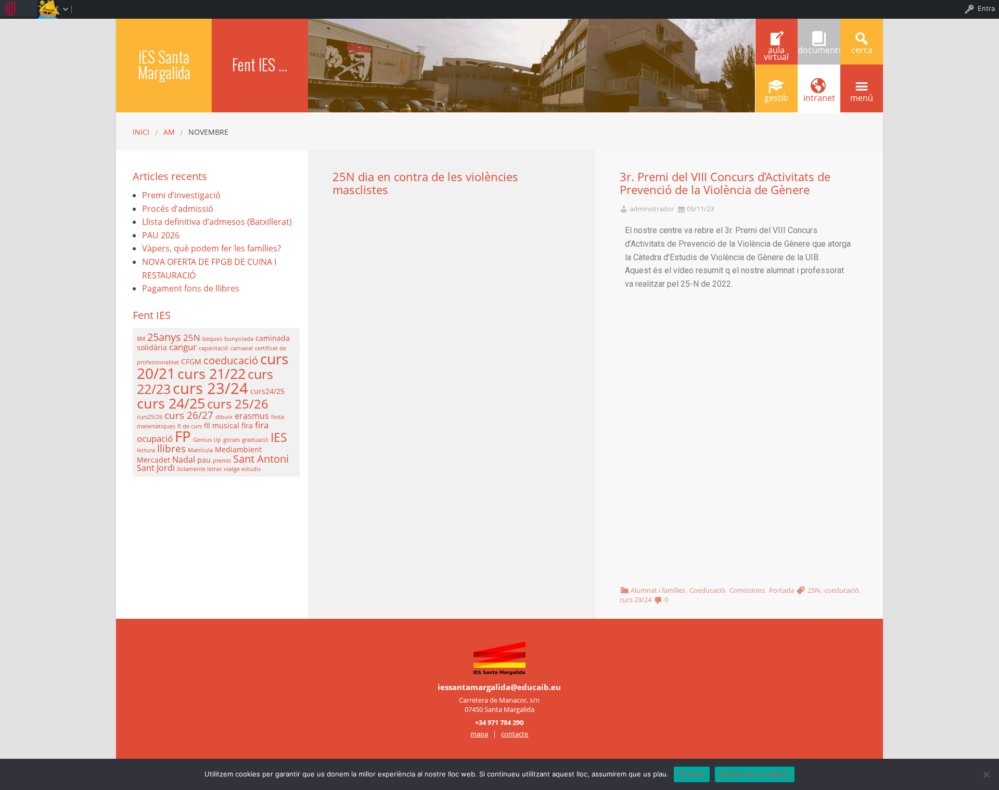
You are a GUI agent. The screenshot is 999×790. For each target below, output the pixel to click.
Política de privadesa (754, 774)
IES (279, 437)
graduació (255, 439)
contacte (514, 733)
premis (222, 460)
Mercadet (153, 460)
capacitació (213, 348)
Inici (141, 132)
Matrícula (200, 450)
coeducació (841, 590)
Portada (781, 590)
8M (141, 338)
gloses (231, 439)
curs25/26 (149, 417)
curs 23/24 (635, 599)
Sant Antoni (261, 459)
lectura (146, 450)
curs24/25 (267, 391)
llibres (171, 448)
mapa (479, 733)
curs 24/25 (171, 403)
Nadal (183, 459)
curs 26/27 (188, 415)
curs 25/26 (237, 404)
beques (212, 338)
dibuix (224, 417)
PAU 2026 (161, 235)
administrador (652, 209)
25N (814, 590)
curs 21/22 (211, 373)
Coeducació (707, 590)
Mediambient (238, 449)
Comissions (747, 590)
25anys (164, 337)
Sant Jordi (156, 468)
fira (247, 425)
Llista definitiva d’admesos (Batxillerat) (217, 221)
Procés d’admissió (177, 208)
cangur (183, 346)
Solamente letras (199, 469)
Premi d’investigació (181, 195)
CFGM (191, 361)
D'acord (692, 774)
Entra (986, 8)
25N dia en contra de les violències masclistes (425, 183)
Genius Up (207, 439)
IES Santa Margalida (164, 64)
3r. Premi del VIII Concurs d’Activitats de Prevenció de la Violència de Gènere (725, 183)
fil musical (221, 425)
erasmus (252, 416)
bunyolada (238, 338)
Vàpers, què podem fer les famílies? (211, 248)
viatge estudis (242, 469)
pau (204, 460)
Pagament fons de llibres (190, 288)
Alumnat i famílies (658, 590)
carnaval (241, 348)
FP (183, 436)
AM (169, 132)
